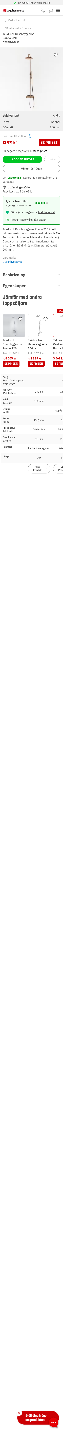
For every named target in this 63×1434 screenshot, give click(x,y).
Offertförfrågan (31, 168)
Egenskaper (14, 285)
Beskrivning (14, 274)
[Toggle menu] (58, 10)
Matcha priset (38, 151)
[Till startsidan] (13, 10)
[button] (31, 121)
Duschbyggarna (12, 261)
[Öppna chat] (53, 1423)
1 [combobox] (50, 159)
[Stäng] (19, 1413)
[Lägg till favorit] (55, 55)
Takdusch (28, 28)
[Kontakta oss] (42, 10)
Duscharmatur (13, 28)
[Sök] (4, 20)
